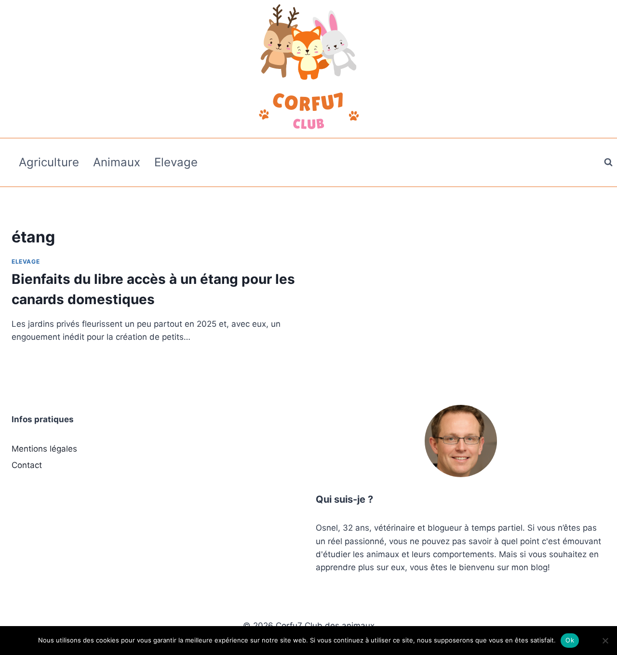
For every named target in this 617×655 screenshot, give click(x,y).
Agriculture (49, 162)
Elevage (176, 162)
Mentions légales (44, 449)
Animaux (116, 162)
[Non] (605, 640)
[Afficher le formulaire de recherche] (608, 162)
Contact (27, 465)
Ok (569, 640)
